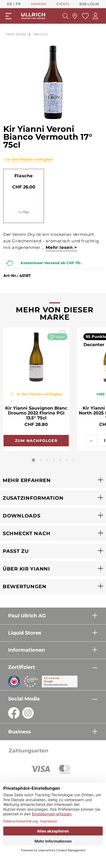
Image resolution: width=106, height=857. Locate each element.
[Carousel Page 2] (41, 460)
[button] (53, 480)
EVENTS (62, 4)
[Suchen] (65, 16)
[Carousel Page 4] (54, 460)
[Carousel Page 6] (67, 460)
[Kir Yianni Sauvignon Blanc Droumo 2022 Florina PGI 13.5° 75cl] (36, 356)
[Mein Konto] (95, 16)
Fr (18, 4)
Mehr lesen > (61, 247)
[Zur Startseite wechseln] (33, 16)
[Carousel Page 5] (60, 460)
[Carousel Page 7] (73, 460)
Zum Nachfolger (36, 440)
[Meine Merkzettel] (84, 16)
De (9, 4)
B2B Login (89, 4)
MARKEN (38, 4)
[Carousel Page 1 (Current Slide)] (33, 460)
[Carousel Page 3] (47, 460)
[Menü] (8, 16)
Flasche (23, 175)
